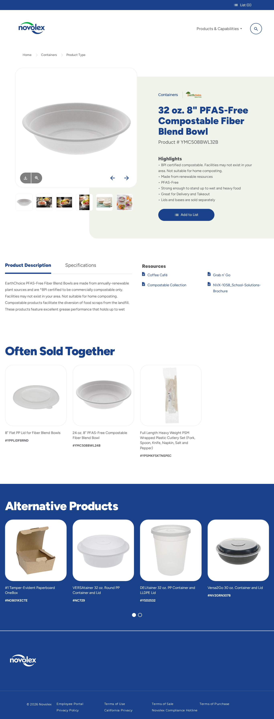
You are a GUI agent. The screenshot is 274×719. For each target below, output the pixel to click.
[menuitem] (219, 29)
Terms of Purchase (214, 704)
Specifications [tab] (80, 265)
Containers (49, 55)
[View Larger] (36, 178)
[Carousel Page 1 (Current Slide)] (134, 615)
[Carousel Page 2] (140, 615)
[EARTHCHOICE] (192, 94)
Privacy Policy (68, 710)
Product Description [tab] (28, 265)
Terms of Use (114, 704)
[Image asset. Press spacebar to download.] (25, 178)
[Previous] (112, 178)
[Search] (256, 28)
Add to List (190, 214)
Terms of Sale (162, 704)
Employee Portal (70, 704)
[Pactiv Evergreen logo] (31, 660)
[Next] (126, 178)
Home (27, 55)
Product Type (75, 55)
